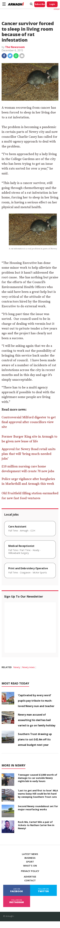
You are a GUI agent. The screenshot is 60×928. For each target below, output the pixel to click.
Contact (30, 880)
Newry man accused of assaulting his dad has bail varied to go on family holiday (36, 720)
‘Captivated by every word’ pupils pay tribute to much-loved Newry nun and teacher (36, 701)
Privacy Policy (30, 871)
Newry (16, 667)
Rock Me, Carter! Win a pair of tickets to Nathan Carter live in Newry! (36, 825)
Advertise (30, 877)
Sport (30, 862)
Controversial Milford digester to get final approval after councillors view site (29, 422)
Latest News (30, 854)
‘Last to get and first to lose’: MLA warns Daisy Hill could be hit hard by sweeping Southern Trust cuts (38, 793)
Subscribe (40, 4)
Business (30, 858)
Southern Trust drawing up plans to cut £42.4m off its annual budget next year (35, 739)
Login (52, 4)
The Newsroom (15, 47)
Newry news (28, 667)
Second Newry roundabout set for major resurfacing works (38, 808)
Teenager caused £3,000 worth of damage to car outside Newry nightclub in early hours (37, 778)
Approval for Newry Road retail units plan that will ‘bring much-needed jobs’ (29, 454)
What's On (30, 866)
